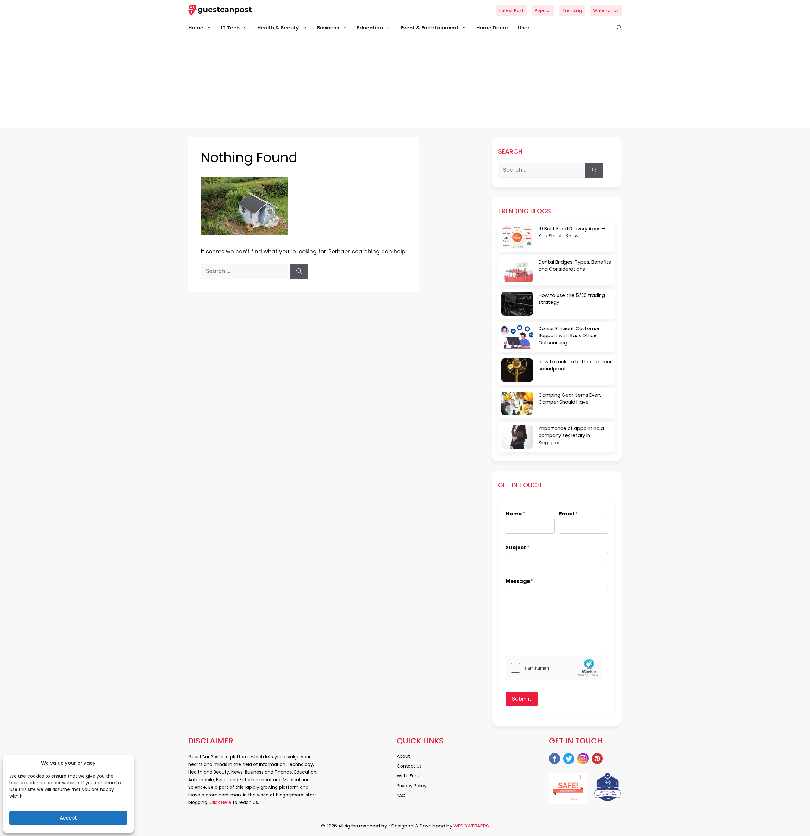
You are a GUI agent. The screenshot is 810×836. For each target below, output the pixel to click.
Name (515, 514)
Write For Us (410, 776)
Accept (68, 817)
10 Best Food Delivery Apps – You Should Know (572, 232)
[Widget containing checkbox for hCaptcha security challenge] (553, 668)
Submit (521, 699)
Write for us (606, 10)
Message (519, 581)
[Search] (299, 271)
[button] (616, 28)
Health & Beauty (278, 27)
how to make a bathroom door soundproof (575, 365)
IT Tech (230, 27)
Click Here (219, 802)
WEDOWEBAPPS (471, 825)
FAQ (401, 795)
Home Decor (492, 27)
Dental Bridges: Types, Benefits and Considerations (575, 265)
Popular (543, 10)
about (403, 756)
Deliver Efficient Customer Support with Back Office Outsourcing (569, 335)
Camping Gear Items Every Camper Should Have (570, 398)
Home (195, 27)
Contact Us (409, 766)
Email (568, 514)
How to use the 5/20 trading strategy (572, 299)
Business (328, 27)
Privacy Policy (412, 785)
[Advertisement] (405, 83)
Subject (518, 548)
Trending (572, 10)
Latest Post (511, 10)
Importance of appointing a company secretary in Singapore (571, 435)
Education (370, 27)
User (524, 27)
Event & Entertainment (429, 27)
